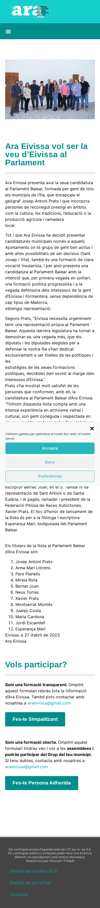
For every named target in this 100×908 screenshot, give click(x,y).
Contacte (19, 894)
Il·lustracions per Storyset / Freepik (50, 861)
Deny (50, 462)
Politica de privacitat (30, 882)
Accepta (50, 448)
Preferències (50, 476)
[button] (92, 428)
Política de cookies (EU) (33, 871)
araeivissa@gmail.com (49, 703)
